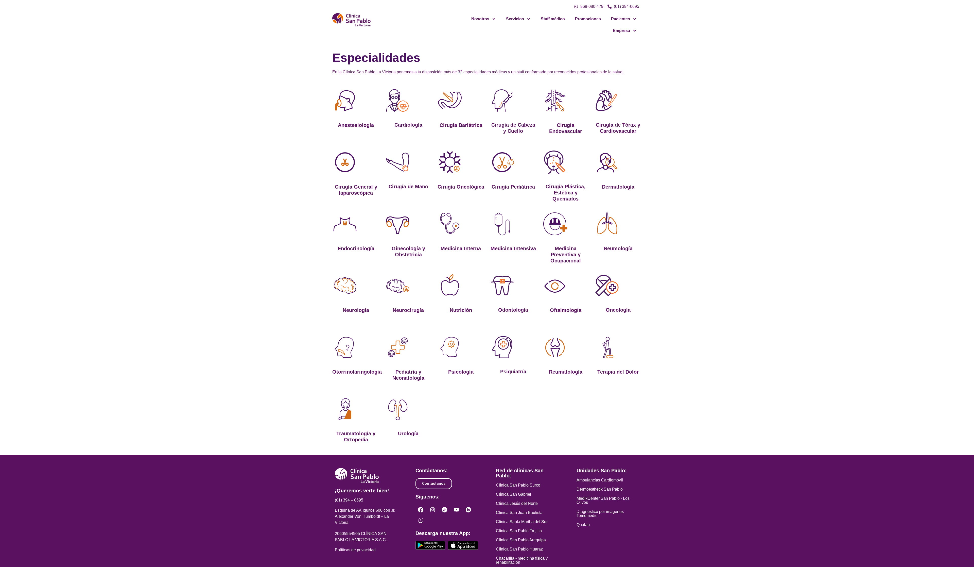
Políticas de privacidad (355, 550)
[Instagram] (432, 509)
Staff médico (553, 19)
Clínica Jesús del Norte (517, 503)
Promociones (588, 19)
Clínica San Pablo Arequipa (521, 540)
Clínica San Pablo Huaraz (519, 549)
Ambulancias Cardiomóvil (600, 480)
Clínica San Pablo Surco (518, 485)
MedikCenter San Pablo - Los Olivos (603, 500)
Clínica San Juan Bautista (519, 512)
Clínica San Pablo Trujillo (519, 531)
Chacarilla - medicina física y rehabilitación (522, 560)
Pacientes (620, 19)
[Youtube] (456, 509)
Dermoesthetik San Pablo (600, 489)
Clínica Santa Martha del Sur (522, 522)
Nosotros (480, 19)
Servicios (515, 19)
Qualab (583, 525)
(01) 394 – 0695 (349, 500)
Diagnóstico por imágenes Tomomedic (600, 513)
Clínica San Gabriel (513, 494)
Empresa (621, 30)
